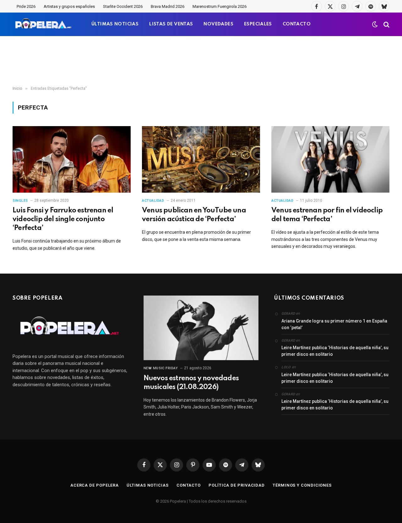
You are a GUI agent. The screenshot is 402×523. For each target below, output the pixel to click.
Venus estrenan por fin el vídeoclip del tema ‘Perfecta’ (327, 215)
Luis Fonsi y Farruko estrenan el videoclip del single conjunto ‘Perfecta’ (63, 219)
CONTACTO (297, 24)
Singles (20, 201)
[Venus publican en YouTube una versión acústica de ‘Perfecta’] (201, 159)
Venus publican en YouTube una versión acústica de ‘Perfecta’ (194, 215)
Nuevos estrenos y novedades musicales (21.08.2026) (191, 383)
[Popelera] (44, 24)
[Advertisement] (201, 61)
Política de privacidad (237, 485)
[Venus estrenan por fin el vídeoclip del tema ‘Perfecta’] (330, 159)
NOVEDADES (218, 24)
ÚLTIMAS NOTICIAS (115, 24)
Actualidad (153, 201)
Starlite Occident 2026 (123, 6)
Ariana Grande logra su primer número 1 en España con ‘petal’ (334, 324)
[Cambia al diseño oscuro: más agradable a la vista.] (375, 24)
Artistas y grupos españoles (69, 6)
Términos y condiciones (302, 485)
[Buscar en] (385, 24)
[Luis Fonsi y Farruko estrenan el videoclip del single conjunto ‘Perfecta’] (72, 159)
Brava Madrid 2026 (167, 6)
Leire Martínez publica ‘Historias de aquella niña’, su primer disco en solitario (334, 351)
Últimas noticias (148, 485)
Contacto (189, 485)
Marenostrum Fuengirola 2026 (220, 6)
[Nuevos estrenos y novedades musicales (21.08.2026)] (201, 328)
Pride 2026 (26, 6)
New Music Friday (161, 368)
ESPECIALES (258, 24)
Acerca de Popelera (94, 485)
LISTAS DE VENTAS (171, 24)
